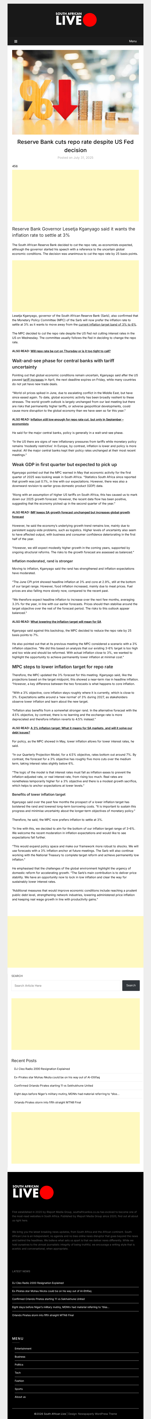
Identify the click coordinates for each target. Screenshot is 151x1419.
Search (17, 976)
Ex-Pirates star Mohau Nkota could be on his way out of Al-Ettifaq (57, 1077)
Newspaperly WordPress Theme (97, 1413)
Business (20, 1356)
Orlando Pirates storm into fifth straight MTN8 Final (47, 1102)
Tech (18, 1372)
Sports (19, 1388)
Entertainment (23, 1348)
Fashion (19, 1380)
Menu (133, 41)
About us (20, 1396)
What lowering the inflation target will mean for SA (66, 621)
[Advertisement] (75, 195)
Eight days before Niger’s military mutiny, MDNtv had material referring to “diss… (67, 1094)
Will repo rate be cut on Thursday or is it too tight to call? (71, 351)
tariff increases (33, 379)
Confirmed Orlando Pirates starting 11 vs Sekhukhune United (53, 1085)
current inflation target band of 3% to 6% (107, 324)
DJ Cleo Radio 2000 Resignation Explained (42, 1069)
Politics (19, 1364)
